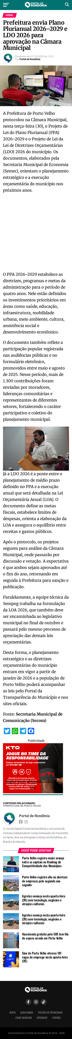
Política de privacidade (50, 1012)
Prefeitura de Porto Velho (23, 806)
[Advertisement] (36, 233)
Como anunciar (23, 1018)
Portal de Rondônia (30, 59)
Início (13, 1012)
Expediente (42, 1018)
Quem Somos (26, 1012)
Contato (56, 1018)
